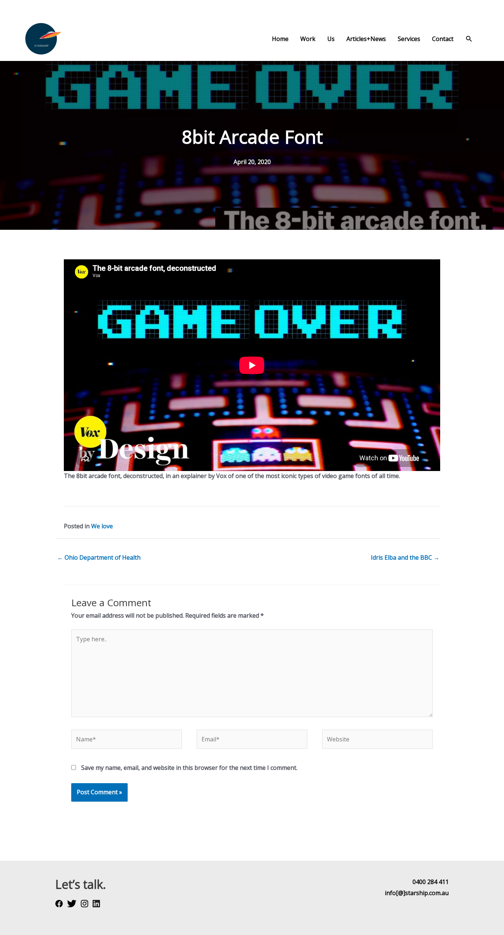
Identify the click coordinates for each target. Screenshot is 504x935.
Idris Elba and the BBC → (405, 557)
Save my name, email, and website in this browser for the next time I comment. (189, 768)
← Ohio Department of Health (99, 557)
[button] (469, 39)
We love (102, 526)
